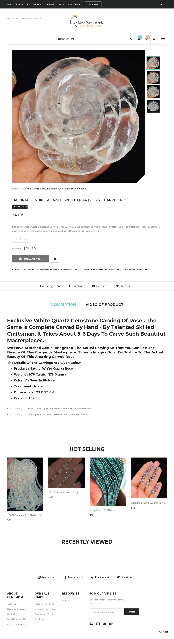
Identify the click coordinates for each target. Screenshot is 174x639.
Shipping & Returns (16, 609)
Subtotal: (17, 248)
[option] (78, 116)
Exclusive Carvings (89, 269)
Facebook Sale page (44, 604)
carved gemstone (44, 269)
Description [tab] (63, 305)
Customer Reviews (16, 624)
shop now (93, 4)
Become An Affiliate (44, 614)
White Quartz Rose (138, 269)
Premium (103, 269)
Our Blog (66, 600)
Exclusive (57, 269)
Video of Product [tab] (104, 305)
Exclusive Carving (71, 269)
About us (11, 604)
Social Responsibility (17, 619)
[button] (131, 38)
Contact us (12, 614)
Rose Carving (115, 269)
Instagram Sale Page (45, 609)
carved (31, 269)
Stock (125, 269)
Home (15, 188)
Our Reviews (41, 619)
